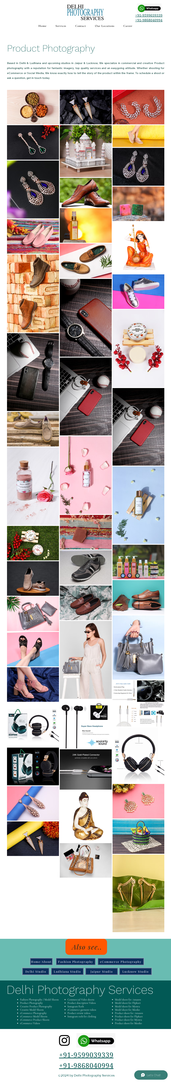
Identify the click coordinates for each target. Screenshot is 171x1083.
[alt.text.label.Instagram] (64, 1040)
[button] (61, 26)
